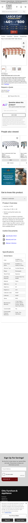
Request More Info (15, 96)
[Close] (26, 503)
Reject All (7, 520)
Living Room (9, 36)
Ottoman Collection (11, 243)
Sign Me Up (6, 479)
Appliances (4, 499)
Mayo (8, 90)
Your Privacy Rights (14, 515)
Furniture (3, 36)
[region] (14, 512)
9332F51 (7, 91)
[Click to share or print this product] (23, 43)
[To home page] (9, 7)
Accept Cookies (20, 520)
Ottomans (16, 36)
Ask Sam (14, 115)
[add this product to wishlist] (23, 47)
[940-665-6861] (21, 7)
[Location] (17, 7)
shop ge (14, 32)
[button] (2, 7)
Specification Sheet (11, 236)
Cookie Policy (8, 512)
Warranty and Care (11, 239)
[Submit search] (24, 11)
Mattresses (5, 501)
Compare (12, 163)
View (10, 160)
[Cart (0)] (25, 7)
